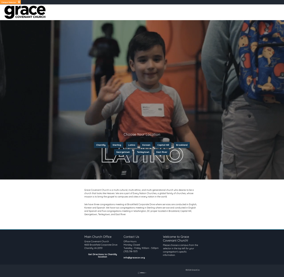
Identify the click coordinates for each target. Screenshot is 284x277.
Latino (131, 145)
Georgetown (123, 152)
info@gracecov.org (134, 257)
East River (161, 152)
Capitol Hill (163, 145)
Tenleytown (143, 152)
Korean (146, 145)
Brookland (181, 145)
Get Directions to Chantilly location (102, 255)
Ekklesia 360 (142, 273)
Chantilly (101, 145)
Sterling (117, 145)
